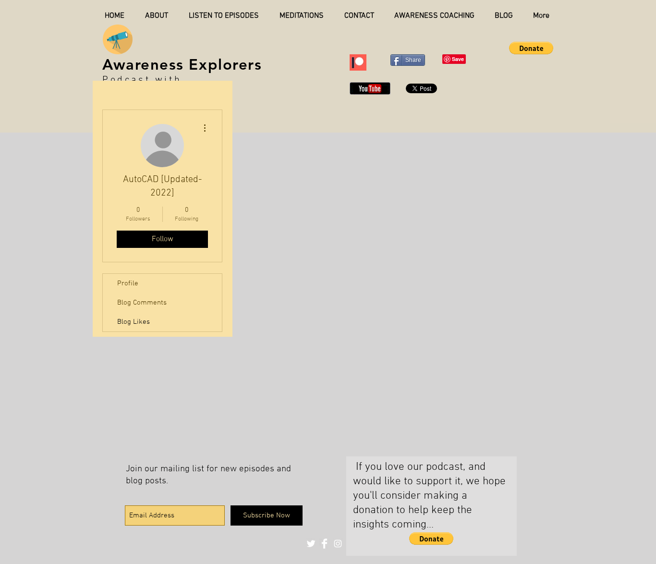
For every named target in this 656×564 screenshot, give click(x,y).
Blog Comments (142, 302)
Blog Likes (133, 322)
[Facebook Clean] (324, 544)
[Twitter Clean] (311, 544)
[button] (531, 48)
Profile (127, 283)
